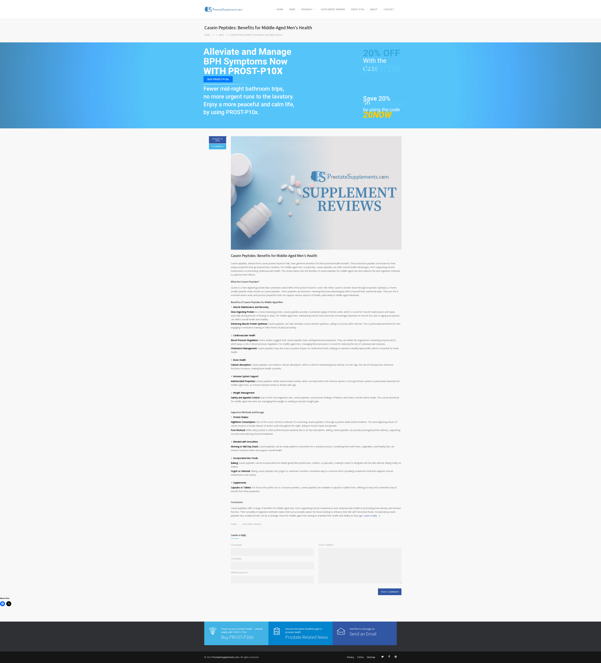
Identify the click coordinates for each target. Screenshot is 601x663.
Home (207, 35)
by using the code (381, 109)
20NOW (382, 69)
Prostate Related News (306, 637)
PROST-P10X (384, 104)
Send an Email (362, 634)
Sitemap (371, 657)
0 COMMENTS (217, 146)
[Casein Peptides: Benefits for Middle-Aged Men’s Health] (316, 193)
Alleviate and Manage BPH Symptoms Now (247, 57)
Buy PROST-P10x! (237, 637)
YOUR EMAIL (236, 558)
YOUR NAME (236, 545)
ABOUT (374, 9)
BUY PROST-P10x (218, 79)
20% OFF (381, 55)
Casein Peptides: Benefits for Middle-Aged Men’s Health (274, 255)
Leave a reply (370, 515)
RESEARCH (306, 9)
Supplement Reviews (251, 524)
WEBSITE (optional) (239, 572)
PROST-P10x (357, 9)
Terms (360, 657)
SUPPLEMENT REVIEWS (333, 9)
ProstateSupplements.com (225, 657)
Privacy (350, 657)
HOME (280, 9)
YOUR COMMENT (326, 545)
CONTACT (389, 9)
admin (234, 524)
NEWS (292, 9)
